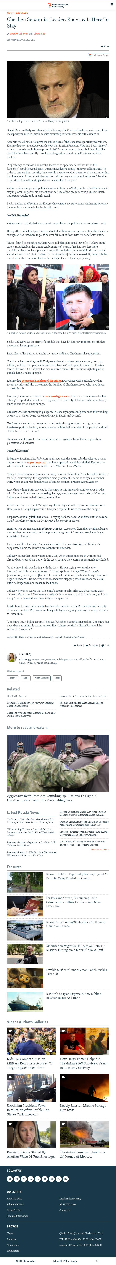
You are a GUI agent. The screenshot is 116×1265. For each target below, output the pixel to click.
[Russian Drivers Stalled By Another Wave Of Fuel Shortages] (31, 1134)
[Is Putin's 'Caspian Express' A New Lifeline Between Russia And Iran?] (25, 1002)
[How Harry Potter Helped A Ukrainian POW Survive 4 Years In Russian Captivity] (84, 1041)
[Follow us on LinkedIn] (52, 1179)
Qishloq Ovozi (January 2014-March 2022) (81, 1233)
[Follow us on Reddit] (17, 1179)
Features (11, 1239)
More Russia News (100, 850)
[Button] (105, 47)
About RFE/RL (14, 1199)
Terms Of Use (14, 1210)
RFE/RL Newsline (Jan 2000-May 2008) (80, 1239)
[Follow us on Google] (31, 1179)
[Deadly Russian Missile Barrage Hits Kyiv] (84, 1088)
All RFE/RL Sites (67, 1204)
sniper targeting (36, 462)
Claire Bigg (39, 34)
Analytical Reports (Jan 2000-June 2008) (80, 1245)
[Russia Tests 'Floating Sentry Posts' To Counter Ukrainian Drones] (25, 930)
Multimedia (13, 1251)
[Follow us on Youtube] (10, 1179)
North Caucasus (17, 13)
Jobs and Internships (17, 1216)
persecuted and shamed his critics (41, 381)
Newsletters (13, 1245)
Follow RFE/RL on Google (65, 1261)
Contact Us (64, 1210)
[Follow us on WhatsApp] (59, 1179)
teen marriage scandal (57, 396)
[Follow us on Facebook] (45, 1179)
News (10, 1233)
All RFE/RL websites (25, 1261)
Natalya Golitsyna (19, 34)
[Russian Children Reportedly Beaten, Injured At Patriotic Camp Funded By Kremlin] (25, 882)
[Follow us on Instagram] (24, 1179)
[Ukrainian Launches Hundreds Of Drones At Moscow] (84, 1134)
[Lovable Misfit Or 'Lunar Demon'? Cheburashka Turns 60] (25, 978)
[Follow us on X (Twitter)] (38, 1179)
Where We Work (15, 1204)
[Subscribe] (66, 1179)
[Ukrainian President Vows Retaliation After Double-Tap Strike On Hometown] (31, 1088)
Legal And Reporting (70, 1199)
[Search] (97, 1261)
